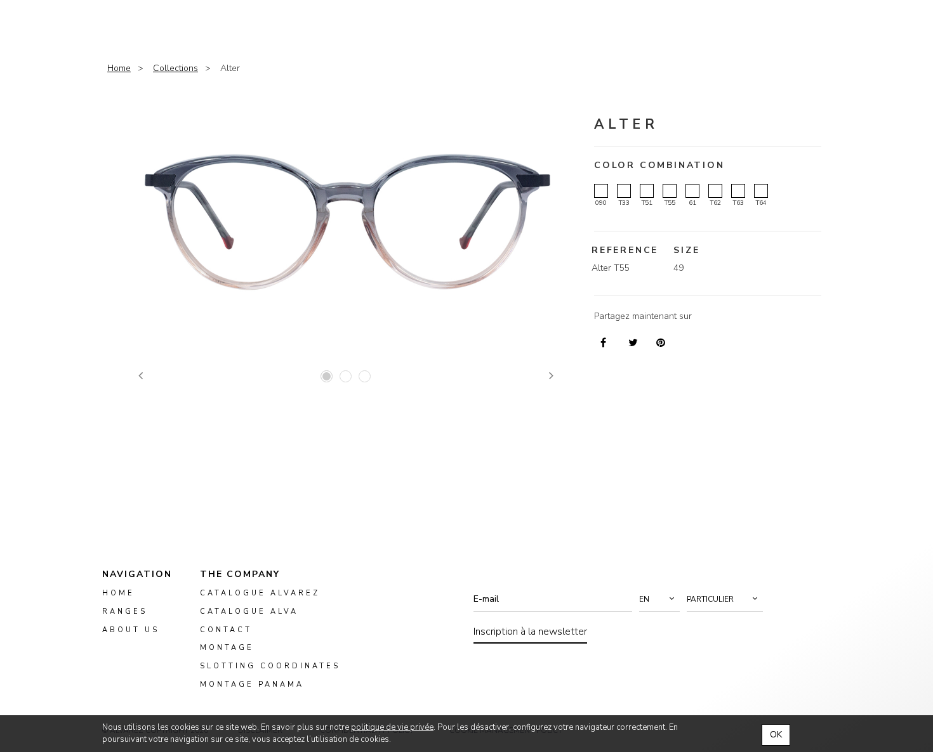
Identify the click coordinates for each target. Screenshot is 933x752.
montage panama (252, 684)
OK (776, 735)
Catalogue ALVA (249, 611)
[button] (659, 599)
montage (227, 647)
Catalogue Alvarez (260, 593)
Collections (175, 68)
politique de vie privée (392, 727)
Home (119, 68)
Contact (226, 629)
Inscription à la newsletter (530, 632)
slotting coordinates (270, 666)
